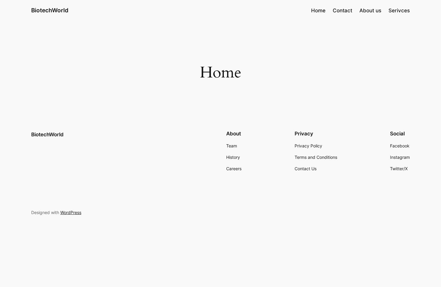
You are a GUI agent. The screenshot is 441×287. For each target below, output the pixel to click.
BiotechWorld (49, 10)
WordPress (70, 212)
